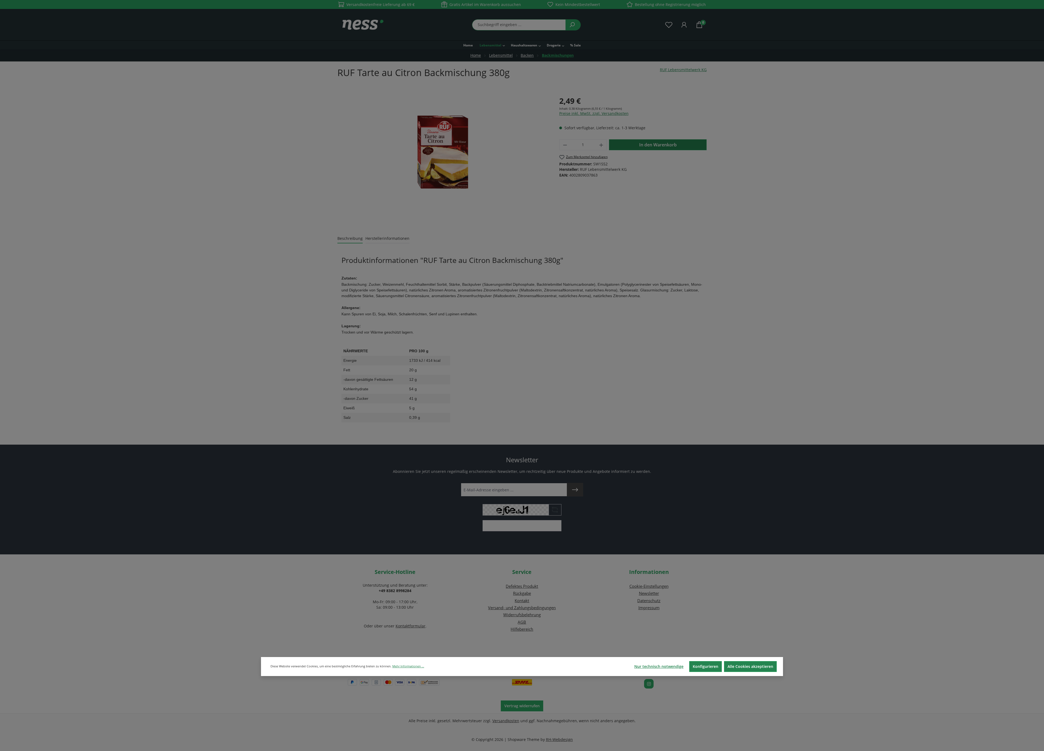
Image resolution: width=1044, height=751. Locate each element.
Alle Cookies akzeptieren (750, 666)
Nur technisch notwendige (658, 666)
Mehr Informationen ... (408, 666)
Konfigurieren (705, 666)
